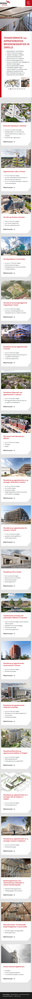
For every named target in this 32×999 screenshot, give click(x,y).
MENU (28, 4)
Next (27, 82)
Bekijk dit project (8, 142)
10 (24, 88)
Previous (6, 82)
